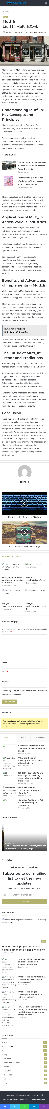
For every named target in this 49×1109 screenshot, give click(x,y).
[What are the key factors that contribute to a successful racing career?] (9, 982)
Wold (5, 1043)
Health (6, 1067)
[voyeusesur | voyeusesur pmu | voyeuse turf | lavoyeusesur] (16, 3)
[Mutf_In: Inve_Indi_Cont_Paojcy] (36, 569)
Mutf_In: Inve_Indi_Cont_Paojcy (36, 578)
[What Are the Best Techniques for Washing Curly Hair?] (9, 791)
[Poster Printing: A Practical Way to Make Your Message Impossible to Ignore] (9, 181)
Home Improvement (12, 1063)
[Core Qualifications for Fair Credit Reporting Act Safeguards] (9, 803)
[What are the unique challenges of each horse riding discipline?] (9, 763)
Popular (7, 737)
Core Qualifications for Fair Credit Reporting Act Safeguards (30, 802)
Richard (8, 32)
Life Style (7, 1071)
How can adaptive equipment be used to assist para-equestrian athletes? (31, 962)
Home (6, 12)
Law (5, 1083)
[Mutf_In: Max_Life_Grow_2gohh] (12, 595)
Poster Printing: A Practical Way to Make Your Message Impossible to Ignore (30, 181)
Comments (40, 737)
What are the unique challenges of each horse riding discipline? (30, 760)
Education (8, 1079)
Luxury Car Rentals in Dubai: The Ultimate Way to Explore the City (31, 748)
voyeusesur (8, 1047)
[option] (24, 837)
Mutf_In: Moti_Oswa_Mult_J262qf (36, 606)
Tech (12, 12)
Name (5, 662)
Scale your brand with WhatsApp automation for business (12, 580)
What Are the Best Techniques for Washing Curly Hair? (29, 790)
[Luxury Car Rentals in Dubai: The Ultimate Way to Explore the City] (9, 749)
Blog (5, 1055)
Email (5, 672)
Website (5, 681)
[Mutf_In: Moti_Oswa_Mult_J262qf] (36, 595)
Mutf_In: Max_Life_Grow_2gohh (12, 605)
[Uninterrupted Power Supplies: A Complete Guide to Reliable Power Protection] (9, 165)
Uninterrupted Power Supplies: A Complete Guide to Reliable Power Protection (32, 165)
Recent (23, 737)
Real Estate (8, 1075)
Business (7, 1059)
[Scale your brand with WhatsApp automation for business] (12, 569)
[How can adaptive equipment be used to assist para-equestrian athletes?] (9, 966)
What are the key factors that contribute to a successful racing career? (31, 979)
